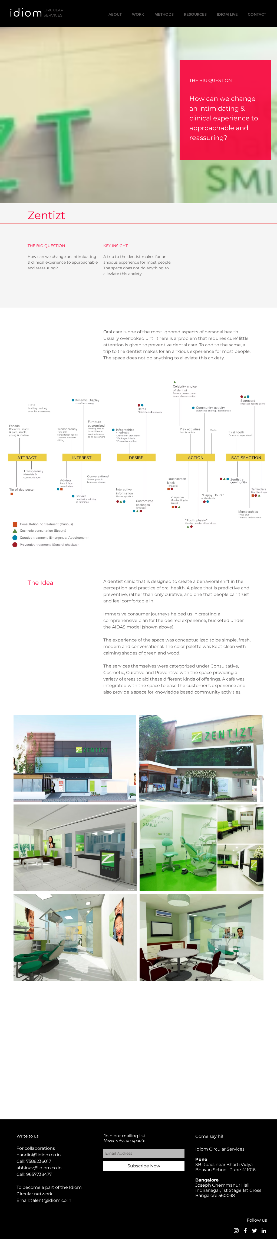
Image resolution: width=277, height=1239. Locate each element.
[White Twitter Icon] (254, 1230)
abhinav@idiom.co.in (39, 1167)
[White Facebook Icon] (245, 1230)
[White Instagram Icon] (236, 1230)
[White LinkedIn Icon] (263, 1230)
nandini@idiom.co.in (39, 1154)
